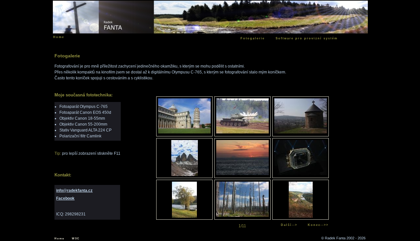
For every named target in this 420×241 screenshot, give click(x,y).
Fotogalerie (253, 38)
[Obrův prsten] (300, 173)
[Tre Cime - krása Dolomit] (184, 174)
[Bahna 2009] (242, 132)
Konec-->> (318, 225)
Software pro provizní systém (307, 38)
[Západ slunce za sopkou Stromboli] (242, 173)
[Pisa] (184, 132)
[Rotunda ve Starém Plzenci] (300, 132)
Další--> (289, 225)
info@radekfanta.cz (74, 190)
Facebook (65, 198)
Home (59, 238)
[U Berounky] (184, 216)
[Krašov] (301, 216)
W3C (76, 238)
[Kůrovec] (242, 215)
